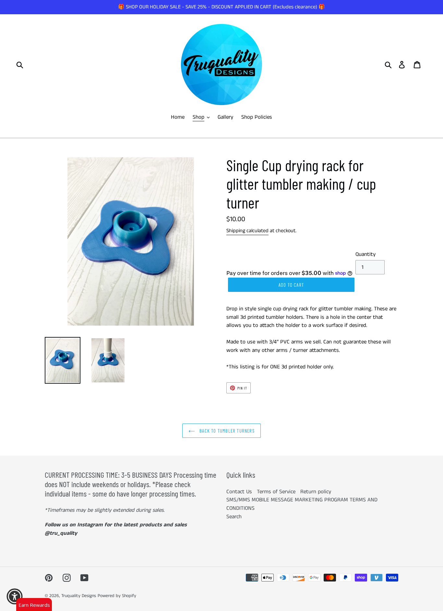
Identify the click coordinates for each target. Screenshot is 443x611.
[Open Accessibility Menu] (14, 596)
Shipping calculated (247, 230)
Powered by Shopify (117, 596)
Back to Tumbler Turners (226, 431)
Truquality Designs (78, 596)
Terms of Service (276, 492)
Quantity (365, 254)
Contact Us (239, 492)
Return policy (315, 492)
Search (234, 517)
